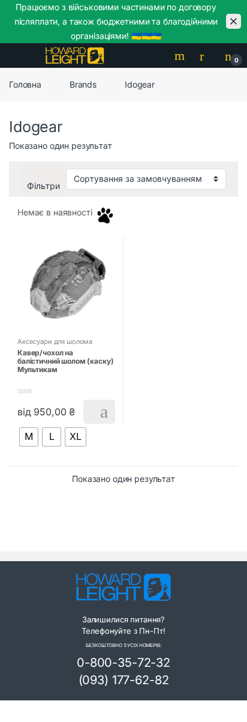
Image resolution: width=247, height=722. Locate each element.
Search (181, 55)
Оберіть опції (99, 412)
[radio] (29, 437)
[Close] (233, 21)
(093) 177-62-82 (124, 680)
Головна (25, 84)
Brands (83, 84)
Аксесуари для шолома (54, 341)
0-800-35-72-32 (123, 662)
